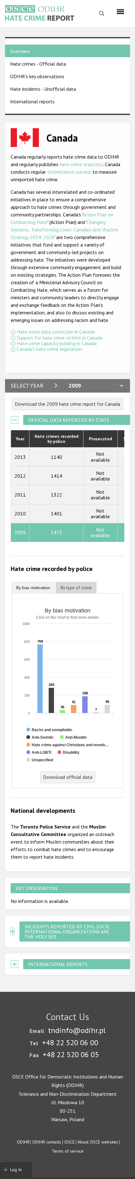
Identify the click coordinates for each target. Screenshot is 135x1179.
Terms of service (68, 1151)
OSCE (69, 1142)
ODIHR (23, 1142)
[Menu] (120, 11)
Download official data (67, 777)
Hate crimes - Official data (38, 64)
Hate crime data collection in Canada (56, 331)
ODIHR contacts (46, 1142)
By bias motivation (33, 587)
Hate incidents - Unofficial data (43, 89)
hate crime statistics (81, 164)
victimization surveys (69, 172)
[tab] (33, 588)
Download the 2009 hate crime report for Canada (67, 404)
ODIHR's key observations (37, 76)
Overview (20, 51)
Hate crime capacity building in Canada (57, 343)
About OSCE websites (98, 1142)
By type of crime (76, 587)
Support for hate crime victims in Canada (59, 337)
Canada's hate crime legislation (49, 349)
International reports (32, 101)
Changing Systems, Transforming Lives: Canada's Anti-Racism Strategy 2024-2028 (64, 229)
